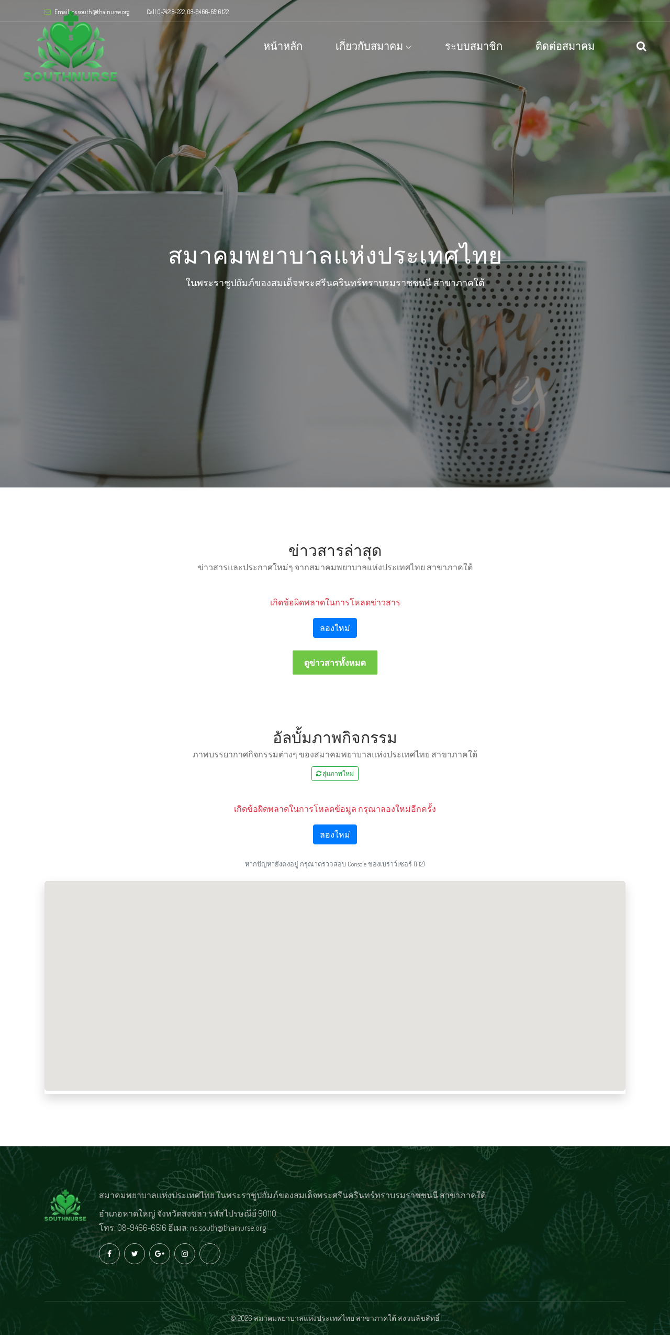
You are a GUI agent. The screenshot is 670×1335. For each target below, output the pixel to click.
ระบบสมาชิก (473, 45)
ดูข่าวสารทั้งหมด (335, 662)
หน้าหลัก (283, 45)
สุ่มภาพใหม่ (337, 773)
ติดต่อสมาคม (565, 45)
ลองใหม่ (335, 628)
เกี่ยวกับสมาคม (369, 45)
